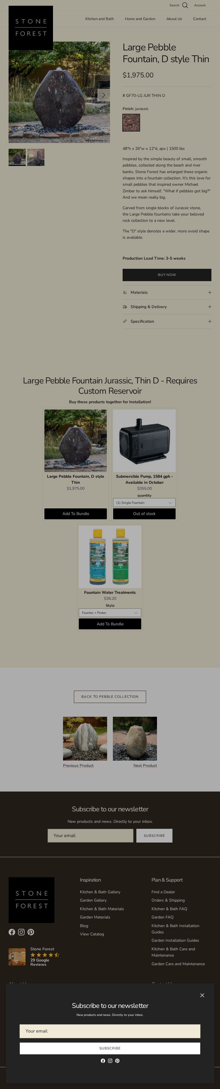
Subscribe (110, 1048)
